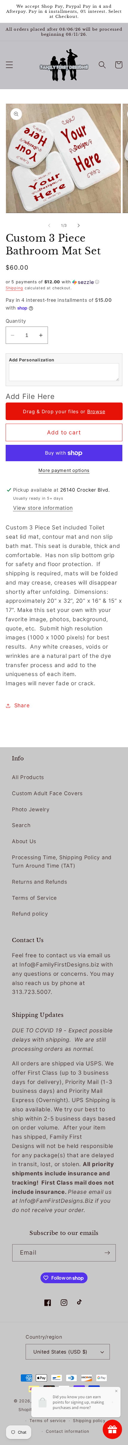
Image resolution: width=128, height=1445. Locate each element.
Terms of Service (34, 898)
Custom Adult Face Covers (47, 793)
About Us (24, 841)
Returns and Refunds (39, 882)
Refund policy (30, 913)
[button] (9, 65)
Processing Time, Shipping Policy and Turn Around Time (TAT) (62, 861)
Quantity (16, 321)
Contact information (67, 1431)
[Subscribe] (107, 1252)
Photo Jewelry (31, 809)
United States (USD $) (60, 1352)
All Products (28, 777)
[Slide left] (49, 225)
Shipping (14, 288)
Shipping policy (89, 1420)
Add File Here (30, 396)
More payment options (64, 470)
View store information (43, 508)
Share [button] (22, 705)
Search (21, 825)
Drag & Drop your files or (64, 411)
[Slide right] (78, 225)
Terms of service (47, 1420)
